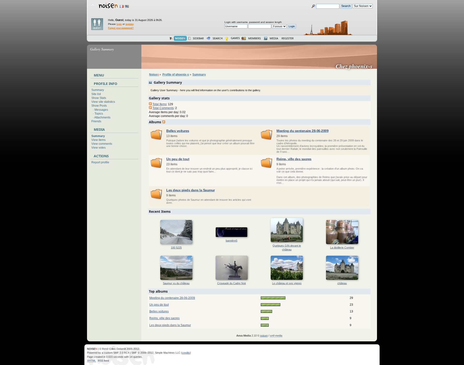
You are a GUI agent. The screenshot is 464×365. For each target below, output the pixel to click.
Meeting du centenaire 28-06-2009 (302, 131)
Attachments (102, 117)
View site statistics (103, 101)
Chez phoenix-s (356, 66)
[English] (127, 6)
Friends (96, 121)
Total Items (159, 104)
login (119, 24)
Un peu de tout (177, 159)
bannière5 (231, 240)
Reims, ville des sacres (294, 159)
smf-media (276, 335)
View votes (98, 147)
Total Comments (163, 108)
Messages (101, 109)
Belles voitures (177, 131)
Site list (96, 94)
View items (98, 140)
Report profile (100, 162)
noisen (264, 335)
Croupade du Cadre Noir (231, 283)
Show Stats (98, 98)
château (342, 283)
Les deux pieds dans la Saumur (190, 190)
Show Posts (99, 105)
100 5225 (176, 247)
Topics (98, 113)
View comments (101, 143)
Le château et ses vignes (287, 283)
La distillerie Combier (342, 247)
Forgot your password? (121, 28)
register (129, 24)
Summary (97, 90)
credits (186, 352)
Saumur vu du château (176, 283)
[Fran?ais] (121, 6)
